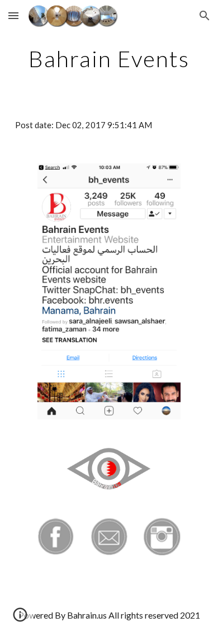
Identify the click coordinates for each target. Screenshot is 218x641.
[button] (13, 15)
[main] (109, 59)
